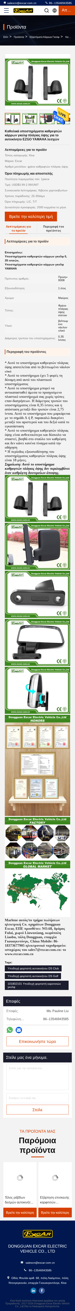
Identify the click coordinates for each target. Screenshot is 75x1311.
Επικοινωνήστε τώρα (37, 1041)
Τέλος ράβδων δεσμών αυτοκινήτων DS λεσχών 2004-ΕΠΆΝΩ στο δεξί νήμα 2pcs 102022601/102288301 (20, 1200)
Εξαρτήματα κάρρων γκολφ (44, 37)
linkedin (33, 1291)
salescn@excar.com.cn (21, 3)
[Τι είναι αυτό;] (10, 1030)
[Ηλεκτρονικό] (18, 1030)
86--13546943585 (60, 3)
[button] (70, 120)
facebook (42, 1291)
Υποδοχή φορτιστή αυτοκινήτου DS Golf (33, 976)
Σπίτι (5, 37)
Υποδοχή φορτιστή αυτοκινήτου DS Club (33, 968)
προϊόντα (19, 37)
